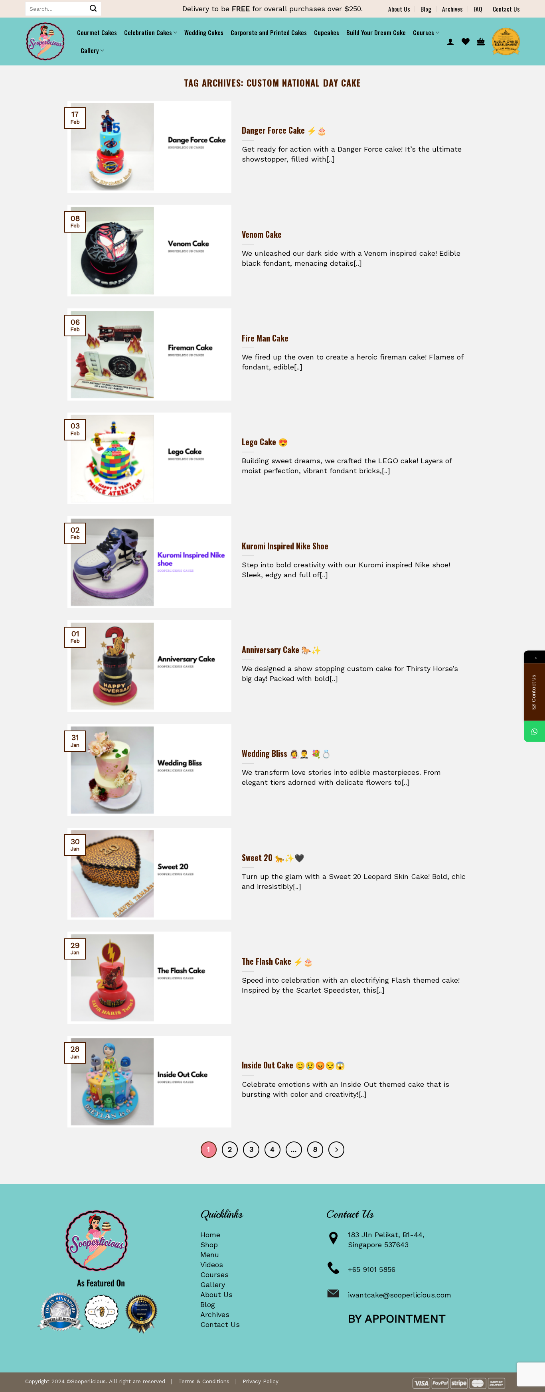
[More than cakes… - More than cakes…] (45, 41)
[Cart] (481, 41)
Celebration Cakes (148, 32)
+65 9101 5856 (371, 1269)
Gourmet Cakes (97, 32)
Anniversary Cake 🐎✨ (281, 650)
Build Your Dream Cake (376, 32)
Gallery (212, 1284)
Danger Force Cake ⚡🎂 (284, 130)
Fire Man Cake (265, 338)
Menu (209, 1254)
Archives (452, 8)
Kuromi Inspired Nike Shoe (285, 546)
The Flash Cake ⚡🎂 (277, 961)
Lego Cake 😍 (265, 442)
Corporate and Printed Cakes (269, 32)
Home (210, 1234)
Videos (211, 1264)
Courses (214, 1274)
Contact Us (506, 8)
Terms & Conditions (203, 1381)
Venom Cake (262, 234)
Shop (209, 1244)
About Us (399, 8)
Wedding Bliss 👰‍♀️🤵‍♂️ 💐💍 (286, 753)
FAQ (478, 8)
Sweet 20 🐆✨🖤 (273, 858)
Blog (426, 8)
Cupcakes (326, 32)
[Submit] (93, 9)
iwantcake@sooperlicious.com (399, 1295)
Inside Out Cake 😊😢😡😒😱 (293, 1065)
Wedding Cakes (203, 32)
